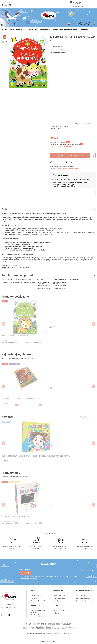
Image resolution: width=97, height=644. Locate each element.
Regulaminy (35, 598)
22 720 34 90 (77, 2)
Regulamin (30, 576)
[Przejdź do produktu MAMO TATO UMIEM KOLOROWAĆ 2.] (25, 317)
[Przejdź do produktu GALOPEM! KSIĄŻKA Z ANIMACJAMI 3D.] (26, 497)
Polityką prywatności (31, 578)
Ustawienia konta (59, 598)
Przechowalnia (58, 601)
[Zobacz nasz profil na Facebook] (3, 5)
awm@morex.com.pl (79, 6)
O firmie (56, 613)
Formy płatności (81, 595)
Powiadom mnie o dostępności (72, 155)
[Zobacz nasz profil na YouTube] (9, 5)
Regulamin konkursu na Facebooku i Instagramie (39, 616)
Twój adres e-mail (25, 569)
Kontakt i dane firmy (60, 610)
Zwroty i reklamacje (37, 595)
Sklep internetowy (46, 641)
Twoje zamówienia (59, 595)
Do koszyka (23, 346)
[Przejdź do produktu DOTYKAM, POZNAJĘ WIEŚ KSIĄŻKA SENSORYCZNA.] (25, 379)
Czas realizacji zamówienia (85, 601)
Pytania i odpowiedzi (38, 601)
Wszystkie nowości (86, 417)
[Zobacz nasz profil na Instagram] (6, 5)
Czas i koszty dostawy (83, 598)
